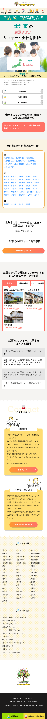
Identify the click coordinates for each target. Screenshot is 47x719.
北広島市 (22, 195)
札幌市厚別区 (19, 164)
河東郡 (21, 204)
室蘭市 (35, 176)
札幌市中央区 (9, 158)
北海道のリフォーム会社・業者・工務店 (14, 82)
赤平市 (21, 186)
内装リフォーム (7, 646)
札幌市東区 (30, 158)
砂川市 (6, 192)
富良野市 (30, 192)
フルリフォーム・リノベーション (14, 617)
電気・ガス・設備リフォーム (12, 633)
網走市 (6, 183)
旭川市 (28, 176)
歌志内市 (14, 192)
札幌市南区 (32, 161)
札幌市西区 (8, 164)
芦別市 (6, 186)
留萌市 (13, 183)
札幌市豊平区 (20, 161)
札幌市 (6, 176)
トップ (4, 80)
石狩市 (29, 195)
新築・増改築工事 (8, 621)
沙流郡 (6, 204)
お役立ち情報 (33, 702)
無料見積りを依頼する (23, 250)
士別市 (35, 186)
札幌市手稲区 (31, 164)
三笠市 (13, 189)
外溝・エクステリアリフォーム (13, 643)
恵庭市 (6, 195)
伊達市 (13, 195)
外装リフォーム (7, 649)
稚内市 (29, 183)
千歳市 (28, 189)
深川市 (22, 192)
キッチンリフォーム (9, 624)
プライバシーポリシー (17, 702)
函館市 (13, 176)
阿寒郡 (28, 204)
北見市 (21, 179)
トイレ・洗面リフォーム (11, 630)
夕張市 (28, 179)
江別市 (13, 186)
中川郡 (13, 204)
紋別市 (28, 186)
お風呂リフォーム (8, 627)
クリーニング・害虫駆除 (11, 652)
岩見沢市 (36, 179)
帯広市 (13, 179)
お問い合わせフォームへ (23, 524)
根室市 (21, 189)
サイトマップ (29, 698)
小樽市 (21, 176)
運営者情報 (17, 698)
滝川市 (35, 189)
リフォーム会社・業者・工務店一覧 (21, 80)
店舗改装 (5, 636)
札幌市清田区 (9, 167)
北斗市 (36, 195)
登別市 (38, 192)
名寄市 (6, 189)
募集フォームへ (23, 470)
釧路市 (6, 179)
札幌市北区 (20, 158)
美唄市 (36, 183)
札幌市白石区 (9, 161)
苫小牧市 (22, 183)
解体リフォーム (7, 640)
